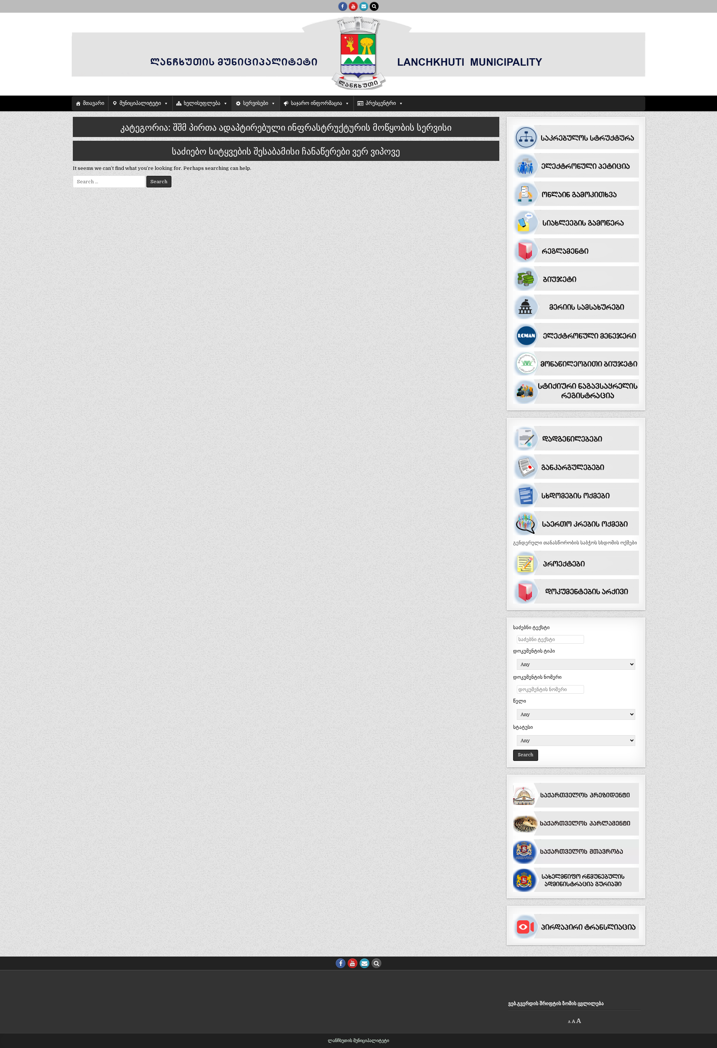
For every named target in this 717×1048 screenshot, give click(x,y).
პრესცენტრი (381, 103)
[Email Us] (363, 6)
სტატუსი (523, 727)
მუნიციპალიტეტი (140, 103)
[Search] (374, 6)
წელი (519, 701)
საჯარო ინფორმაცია (316, 103)
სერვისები (255, 103)
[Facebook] (342, 6)
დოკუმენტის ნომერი (537, 677)
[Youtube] (353, 6)
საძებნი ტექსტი (531, 627)
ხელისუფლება (202, 103)
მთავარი (93, 103)
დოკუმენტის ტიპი (534, 651)
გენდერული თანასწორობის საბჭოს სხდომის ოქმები (575, 542)
